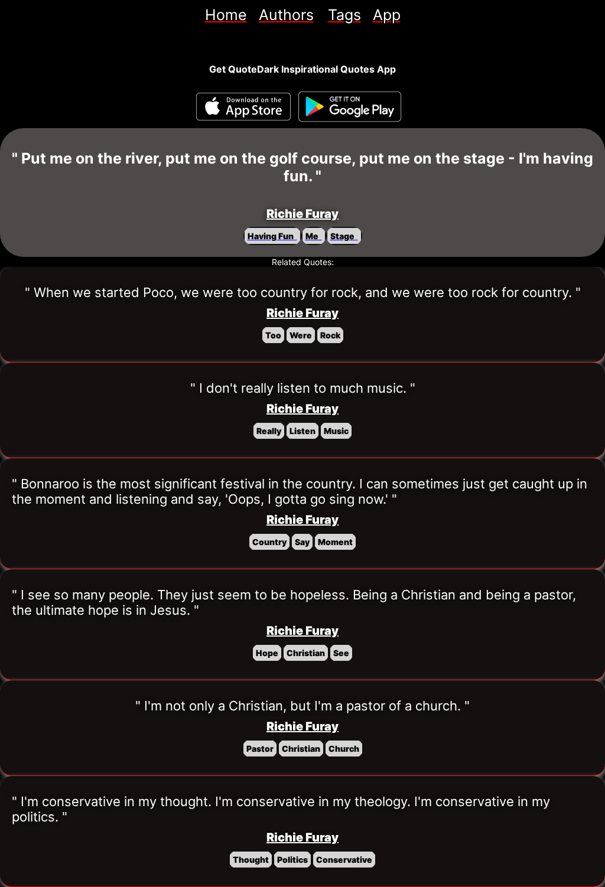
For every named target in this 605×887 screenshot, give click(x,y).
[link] (226, 15)
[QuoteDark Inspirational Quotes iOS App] (243, 106)
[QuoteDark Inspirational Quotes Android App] (350, 107)
